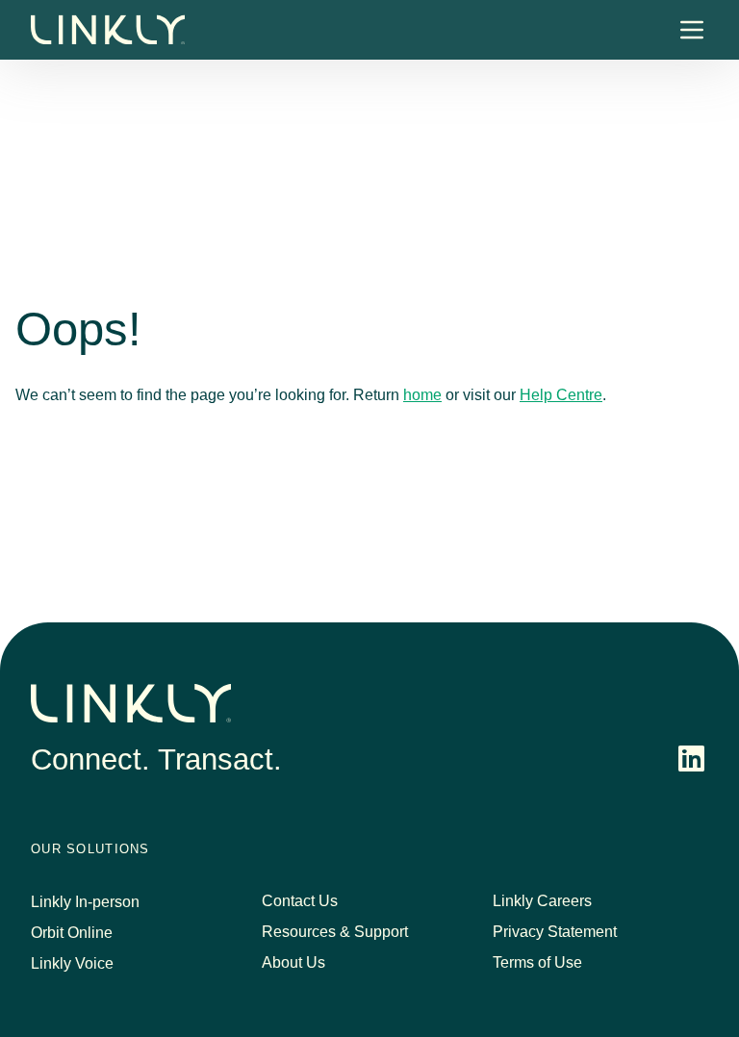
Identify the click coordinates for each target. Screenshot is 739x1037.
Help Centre (561, 395)
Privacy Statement (555, 931)
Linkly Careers (542, 901)
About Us (293, 962)
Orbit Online (72, 932)
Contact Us (300, 901)
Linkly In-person (85, 902)
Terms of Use (537, 962)
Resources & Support (335, 931)
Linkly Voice (72, 963)
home (422, 395)
